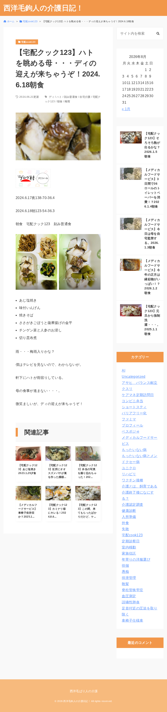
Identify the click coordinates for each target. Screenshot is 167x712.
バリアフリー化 (134, 413)
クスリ (127, 389)
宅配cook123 (132, 535)
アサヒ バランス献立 (139, 383)
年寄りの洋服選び (136, 559)
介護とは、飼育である (139, 486)
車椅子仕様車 (132, 620)
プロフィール (132, 425)
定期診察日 (131, 541)
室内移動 (129, 547)
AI (123, 370)
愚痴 (125, 572)
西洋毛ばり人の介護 (84, 691)
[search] (158, 33)
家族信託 (129, 553)
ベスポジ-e (130, 431)
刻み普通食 (71, 96)
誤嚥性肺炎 (131, 602)
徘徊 (125, 565)
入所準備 (129, 517)
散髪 (125, 584)
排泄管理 (129, 578)
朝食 (60, 101)
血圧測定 (129, 596)
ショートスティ (134, 407)
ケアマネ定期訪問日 (138, 395)
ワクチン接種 (132, 480)
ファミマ (129, 419)
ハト (59, 96)
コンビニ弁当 (132, 401)
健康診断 (129, 511)
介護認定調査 (132, 504)
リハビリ (129, 474)
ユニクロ (129, 468)
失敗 (125, 529)
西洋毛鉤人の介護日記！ (43, 8)
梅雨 (67, 101)
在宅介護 (85, 96)
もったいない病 (134, 450)
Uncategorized (133, 376)
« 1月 (126, 109)
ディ (51, 96)
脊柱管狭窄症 (132, 590)
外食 (125, 523)
